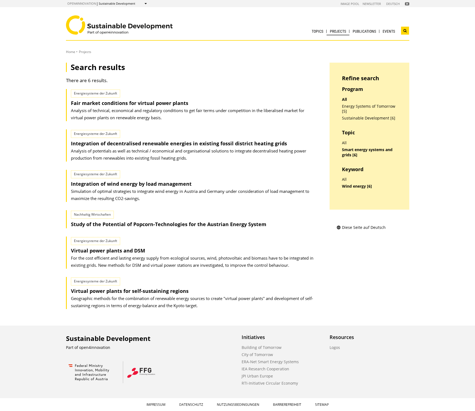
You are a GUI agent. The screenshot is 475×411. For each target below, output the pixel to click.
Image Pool (350, 4)
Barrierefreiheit (287, 404)
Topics (317, 31)
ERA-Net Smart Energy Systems (270, 361)
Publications (364, 31)
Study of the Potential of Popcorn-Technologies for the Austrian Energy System (168, 224)
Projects (338, 31)
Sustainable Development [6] (368, 118)
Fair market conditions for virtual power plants (129, 103)
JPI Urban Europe (257, 376)
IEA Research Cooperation (265, 368)
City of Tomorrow (257, 354)
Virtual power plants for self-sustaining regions (130, 291)
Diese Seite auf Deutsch (364, 227)
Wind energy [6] (357, 186)
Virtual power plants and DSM (108, 250)
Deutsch (393, 4)
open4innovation (81, 3)
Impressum (156, 404)
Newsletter (372, 4)
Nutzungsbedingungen (238, 404)
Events (389, 31)
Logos (335, 347)
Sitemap (322, 404)
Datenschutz (191, 404)
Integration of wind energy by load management (131, 183)
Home (70, 51)
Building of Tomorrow (261, 347)
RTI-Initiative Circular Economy (270, 383)
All (344, 99)
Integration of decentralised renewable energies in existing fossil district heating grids (179, 143)
